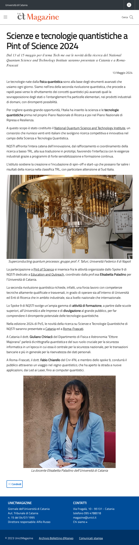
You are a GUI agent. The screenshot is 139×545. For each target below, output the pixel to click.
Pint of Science (43, 269)
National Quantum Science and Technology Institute (89, 128)
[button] (131, 17)
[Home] (39, 17)
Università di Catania (16, 5)
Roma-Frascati (73, 328)
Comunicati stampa (91, 538)
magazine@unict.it (84, 517)
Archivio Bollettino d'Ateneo (56, 538)
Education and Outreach (47, 274)
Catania (50, 328)
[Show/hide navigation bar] (5, 17)
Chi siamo (79, 522)
